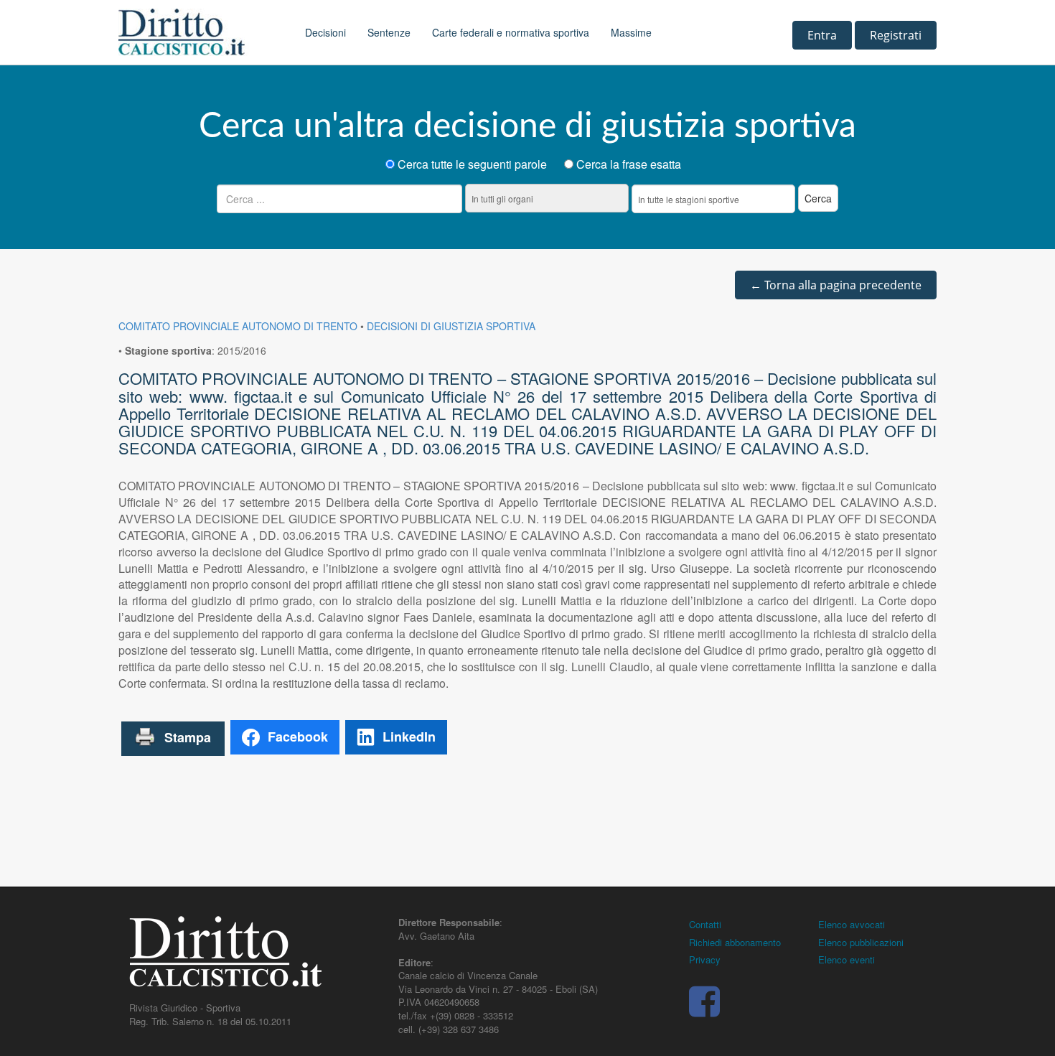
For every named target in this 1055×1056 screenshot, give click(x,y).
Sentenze (389, 32)
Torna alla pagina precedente (836, 285)
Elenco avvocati (851, 924)
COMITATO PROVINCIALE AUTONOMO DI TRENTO (237, 326)
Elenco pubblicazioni (861, 942)
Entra (822, 35)
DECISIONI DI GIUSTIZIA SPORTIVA (451, 326)
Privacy (705, 959)
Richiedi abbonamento (735, 942)
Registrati (896, 35)
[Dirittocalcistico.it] (201, 32)
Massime (631, 32)
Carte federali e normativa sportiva (510, 32)
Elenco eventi (846, 959)
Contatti (705, 924)
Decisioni (325, 32)
